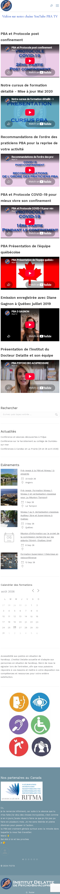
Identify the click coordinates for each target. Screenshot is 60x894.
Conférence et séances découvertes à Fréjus (23, 437)
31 (26, 605)
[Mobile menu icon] (57, 6)
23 (37, 622)
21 (26, 622)
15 (31, 616)
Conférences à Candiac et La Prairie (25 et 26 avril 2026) (29, 449)
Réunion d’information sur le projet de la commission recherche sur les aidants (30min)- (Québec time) (40, 537)
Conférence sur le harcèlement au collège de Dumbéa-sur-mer (29, 443)
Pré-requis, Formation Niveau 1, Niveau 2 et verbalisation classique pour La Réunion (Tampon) (38, 494)
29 (14, 605)
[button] (23, 859)
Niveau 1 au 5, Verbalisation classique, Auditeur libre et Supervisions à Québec (40, 515)
